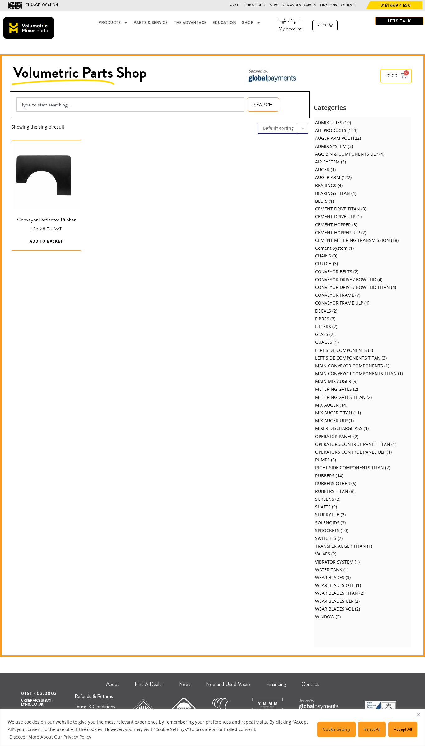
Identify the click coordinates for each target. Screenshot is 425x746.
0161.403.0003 (39, 693)
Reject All (372, 729)
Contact (348, 5)
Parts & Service (151, 23)
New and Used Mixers (299, 5)
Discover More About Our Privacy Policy (50, 737)
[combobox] (130, 104)
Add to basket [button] (46, 241)
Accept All (403, 729)
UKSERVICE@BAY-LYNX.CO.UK (37, 702)
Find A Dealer (255, 5)
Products (110, 23)
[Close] (418, 714)
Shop (248, 23)
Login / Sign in (290, 21)
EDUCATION (224, 23)
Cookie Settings (336, 729)
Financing (328, 5)
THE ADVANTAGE (190, 23)
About (235, 5)
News (274, 5)
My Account (290, 28)
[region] (212, 727)
